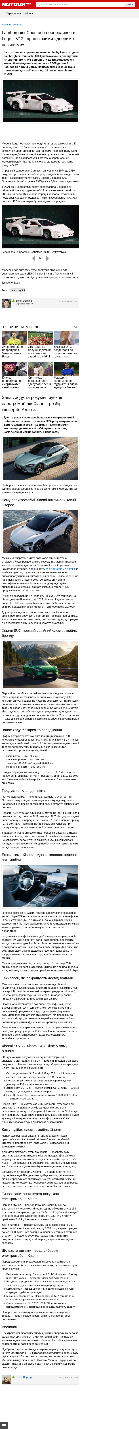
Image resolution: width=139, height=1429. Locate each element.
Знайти (130, 4)
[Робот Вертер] (6, 1379)
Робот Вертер (24, 1377)
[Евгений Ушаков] (6, 303)
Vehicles (17, 24)
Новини (6, 24)
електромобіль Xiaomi (59, 568)
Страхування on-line (18, 13)
